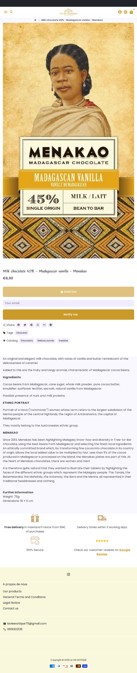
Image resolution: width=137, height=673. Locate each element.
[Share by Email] (44, 325)
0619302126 (12, 629)
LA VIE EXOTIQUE (78, 659)
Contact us (10, 608)
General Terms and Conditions (24, 597)
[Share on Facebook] (18, 325)
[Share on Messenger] (50, 325)
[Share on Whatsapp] (37, 325)
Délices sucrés (45, 340)
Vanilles (63, 340)
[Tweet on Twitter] (24, 325)
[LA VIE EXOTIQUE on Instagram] (68, 574)
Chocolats (27, 340)
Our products (12, 591)
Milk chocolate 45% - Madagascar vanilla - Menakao (72, 20)
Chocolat (21, 332)
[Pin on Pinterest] (31, 325)
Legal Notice (11, 603)
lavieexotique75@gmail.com (25, 623)
